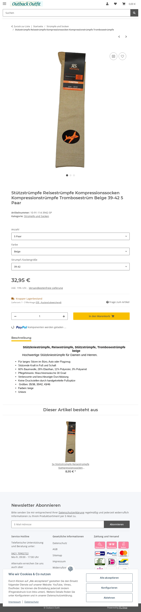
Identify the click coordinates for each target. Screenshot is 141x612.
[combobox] (70, 236)
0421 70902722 (20, 553)
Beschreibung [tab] (21, 337)
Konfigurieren (109, 587)
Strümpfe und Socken (36, 216)
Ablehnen (109, 597)
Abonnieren (117, 524)
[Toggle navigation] (4, 2)
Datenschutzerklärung (71, 512)
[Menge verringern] (15, 316)
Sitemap (57, 555)
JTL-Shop (123, 607)
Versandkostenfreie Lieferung (46, 288)
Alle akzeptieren (109, 577)
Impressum (14, 601)
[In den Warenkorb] (14, 48)
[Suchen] (134, 13)
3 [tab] (74, 175)
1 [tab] (67, 175)
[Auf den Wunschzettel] (122, 56)
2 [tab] (70, 175)
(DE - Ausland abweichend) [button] (48, 302)
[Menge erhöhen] (64, 316)
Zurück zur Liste (22, 26)
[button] (107, 3)
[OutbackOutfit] (26, 4)
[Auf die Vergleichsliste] (113, 56)
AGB (55, 549)
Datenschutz (31, 601)
